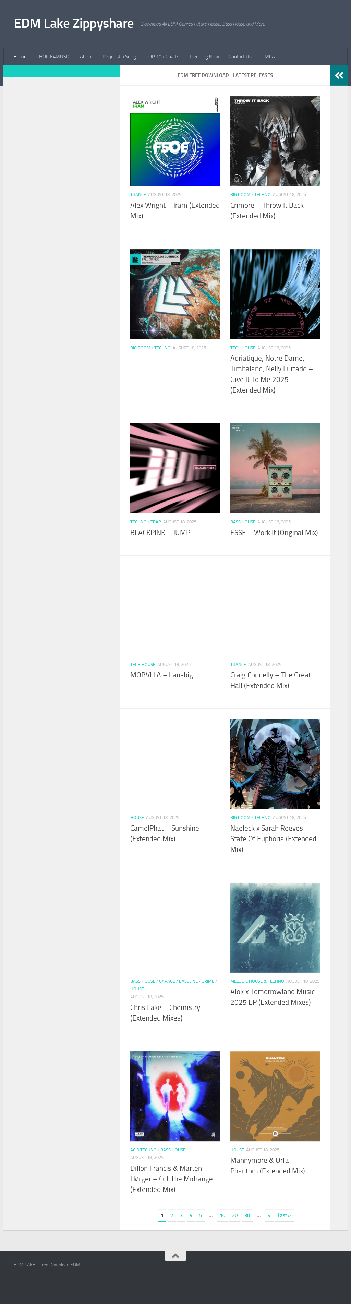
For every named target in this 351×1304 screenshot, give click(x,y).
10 (222, 1215)
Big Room (240, 194)
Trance (138, 194)
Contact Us (240, 56)
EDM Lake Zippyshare (74, 23)
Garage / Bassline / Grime (186, 981)
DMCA (268, 56)
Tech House (242, 347)
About (86, 56)
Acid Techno (143, 1149)
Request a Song (119, 56)
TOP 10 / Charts (162, 56)
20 (235, 1215)
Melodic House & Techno (257, 981)
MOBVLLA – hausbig (161, 675)
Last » (284, 1215)
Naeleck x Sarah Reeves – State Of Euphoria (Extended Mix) (273, 839)
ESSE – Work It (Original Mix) (274, 533)
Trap (155, 521)
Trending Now (204, 56)
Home (20, 56)
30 (247, 1215)
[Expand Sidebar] (339, 75)
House (137, 817)
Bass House (242, 521)
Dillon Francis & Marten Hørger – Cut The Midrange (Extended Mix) (171, 1179)
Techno (262, 194)
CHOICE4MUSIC (53, 56)
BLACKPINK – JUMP (160, 533)
